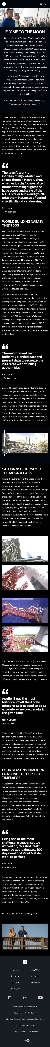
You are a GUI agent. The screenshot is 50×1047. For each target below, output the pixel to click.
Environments (16, 105)
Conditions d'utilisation (25, 1025)
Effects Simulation (31, 105)
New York (35, 970)
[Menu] (41, 4)
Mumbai (34, 976)
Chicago (15, 982)
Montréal (15, 976)
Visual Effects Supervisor (33, 100)
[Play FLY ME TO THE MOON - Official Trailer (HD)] (25, 936)
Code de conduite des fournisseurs (25, 1031)
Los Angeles (15, 988)
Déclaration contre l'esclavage (25, 1013)
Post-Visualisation (13, 100)
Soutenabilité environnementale (25, 1007)
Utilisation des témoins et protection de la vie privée (25, 1019)
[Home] (25, 961)
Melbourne (35, 982)
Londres (15, 970)
